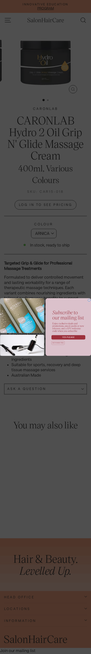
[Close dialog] (89, 300)
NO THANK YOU (58, 343)
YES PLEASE (68, 337)
